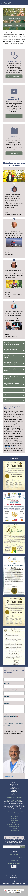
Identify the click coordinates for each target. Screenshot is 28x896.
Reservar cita (14, 860)
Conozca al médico (14, 76)
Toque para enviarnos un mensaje (14, 25)
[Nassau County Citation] (14, 489)
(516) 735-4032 (9, 447)
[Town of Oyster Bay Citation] (14, 553)
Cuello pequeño (14, 830)
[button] (27, 3)
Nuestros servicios (14, 116)
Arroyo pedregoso (14, 826)
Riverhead (14, 820)
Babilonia (14, 828)
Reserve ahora (14, 153)
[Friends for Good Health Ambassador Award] (14, 521)
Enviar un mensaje (14, 863)
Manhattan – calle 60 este (14, 824)
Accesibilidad (13, 877)
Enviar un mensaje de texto (14, 858)
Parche (14, 822)
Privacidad (17, 875)
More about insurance (14, 800)
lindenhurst (14, 818)
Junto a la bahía (14, 814)
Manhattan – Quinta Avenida (14, 812)
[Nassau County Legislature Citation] (14, 625)
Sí (6, 719)
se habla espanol (8, 776)
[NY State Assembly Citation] (14, 664)
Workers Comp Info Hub (14, 797)
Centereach (14, 816)
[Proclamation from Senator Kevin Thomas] (14, 594)
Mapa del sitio (9, 875)
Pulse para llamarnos (14, 18)
